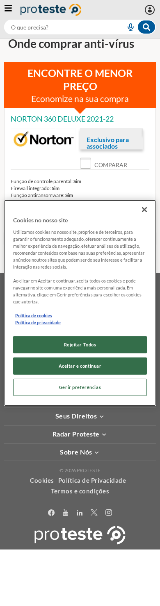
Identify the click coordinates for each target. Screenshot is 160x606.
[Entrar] (151, 10)
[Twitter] (94, 514)
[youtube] (65, 514)
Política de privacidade (38, 322)
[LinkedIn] (79, 514)
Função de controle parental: (42, 181)
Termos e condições (80, 491)
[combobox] (80, 27)
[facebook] (51, 514)
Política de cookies (33, 315)
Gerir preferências (80, 387)
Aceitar (80, 601)
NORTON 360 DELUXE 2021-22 (62, 118)
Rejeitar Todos (80, 344)
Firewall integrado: (31, 188)
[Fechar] (144, 210)
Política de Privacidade (92, 480)
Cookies (42, 480)
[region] (80, 303)
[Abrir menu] (12, 10)
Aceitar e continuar (80, 366)
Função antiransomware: (37, 195)
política (80, 588)
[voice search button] (127, 27)
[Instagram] (108, 514)
